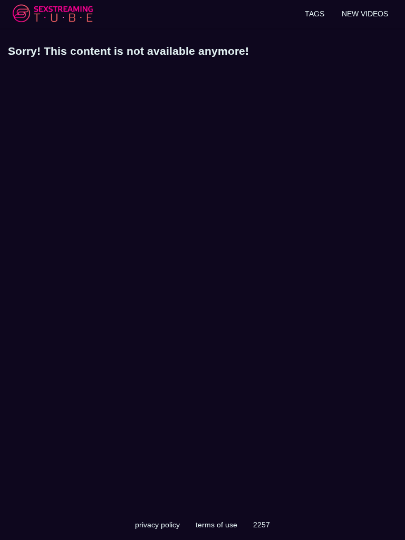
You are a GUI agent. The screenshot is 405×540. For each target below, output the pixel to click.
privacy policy (157, 524)
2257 (261, 524)
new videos (365, 13)
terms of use (216, 524)
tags (314, 13)
